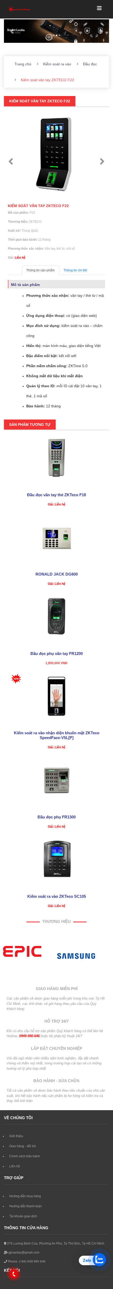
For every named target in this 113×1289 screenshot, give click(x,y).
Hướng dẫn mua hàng (25, 1196)
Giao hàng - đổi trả (22, 1146)
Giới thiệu (16, 1136)
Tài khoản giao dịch (23, 1216)
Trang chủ (22, 64)
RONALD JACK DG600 (56, 574)
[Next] (102, 161)
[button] (12, 31)
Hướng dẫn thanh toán (25, 1206)
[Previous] (11, 161)
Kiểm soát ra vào (57, 64)
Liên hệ (14, 1166)
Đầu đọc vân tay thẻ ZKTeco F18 (56, 495)
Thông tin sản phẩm (40, 270)
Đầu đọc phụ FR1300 (57, 817)
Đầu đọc (90, 64)
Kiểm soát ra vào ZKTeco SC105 (56, 896)
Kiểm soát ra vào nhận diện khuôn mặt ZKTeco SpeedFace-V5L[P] (56, 735)
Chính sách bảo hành (24, 1156)
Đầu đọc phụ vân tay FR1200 (56, 653)
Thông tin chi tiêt (75, 270)
